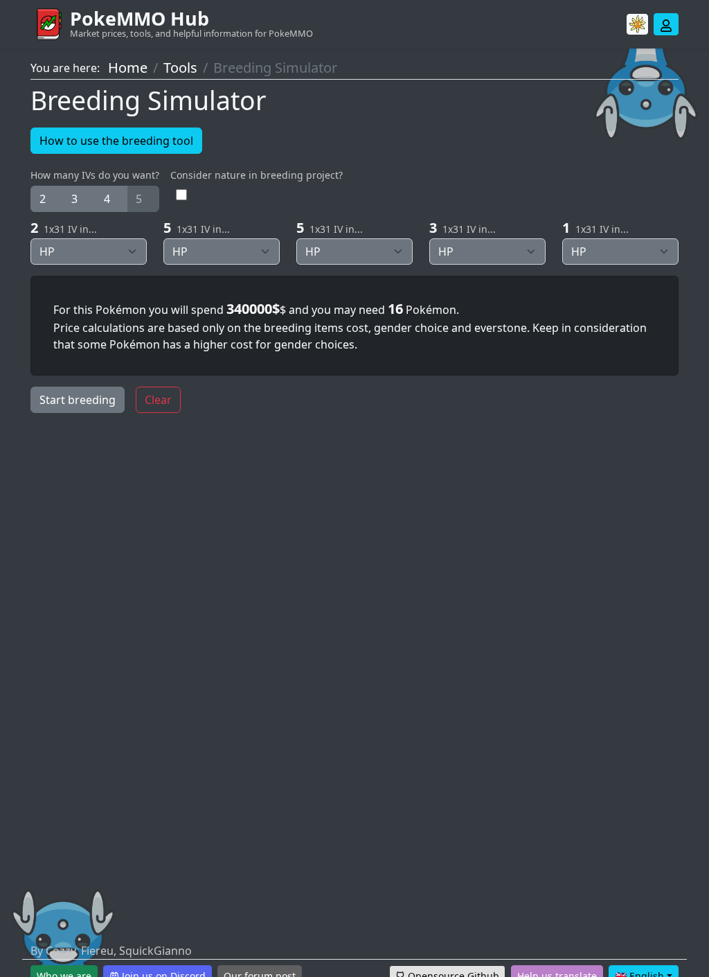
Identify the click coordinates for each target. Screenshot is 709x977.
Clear (158, 399)
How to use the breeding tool (116, 140)
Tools (180, 67)
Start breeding (77, 399)
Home (127, 67)
